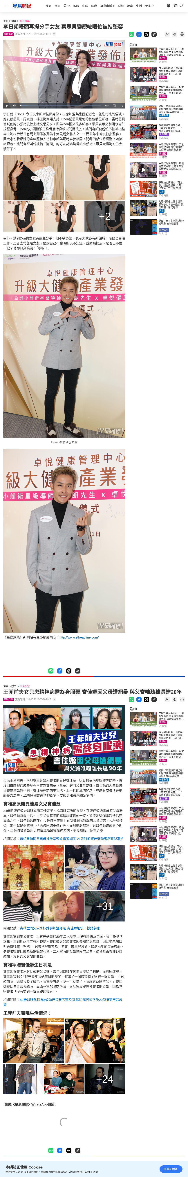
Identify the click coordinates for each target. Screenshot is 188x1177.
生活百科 (163, 134)
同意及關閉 (170, 1169)
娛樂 (14, 21)
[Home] (22, 6)
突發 (161, 211)
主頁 (5, 21)
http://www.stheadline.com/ (79, 637)
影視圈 (162, 58)
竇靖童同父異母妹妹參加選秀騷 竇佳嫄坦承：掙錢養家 (60, 928)
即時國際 (163, 230)
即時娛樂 (24, 21)
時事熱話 (163, 115)
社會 (161, 192)
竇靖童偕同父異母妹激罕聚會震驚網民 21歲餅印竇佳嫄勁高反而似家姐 (72, 839)
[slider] (60, 105)
